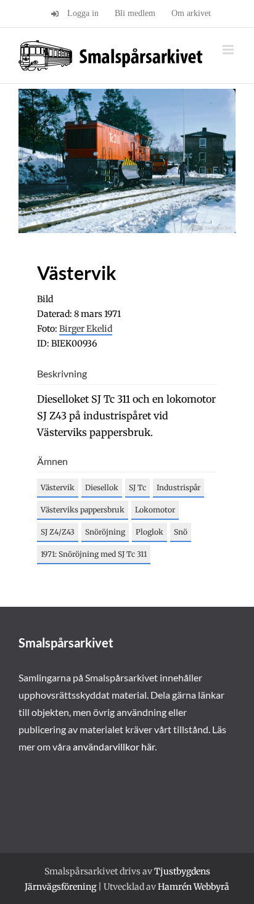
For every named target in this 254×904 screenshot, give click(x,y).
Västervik (58, 487)
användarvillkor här (114, 746)
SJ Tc (137, 487)
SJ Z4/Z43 (58, 531)
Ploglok (149, 531)
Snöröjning (105, 531)
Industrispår (178, 487)
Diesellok (101, 487)
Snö (180, 531)
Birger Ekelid (85, 328)
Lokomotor (155, 509)
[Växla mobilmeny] (229, 49)
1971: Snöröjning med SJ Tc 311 (94, 554)
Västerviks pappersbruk (83, 509)
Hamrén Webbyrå (193, 886)
